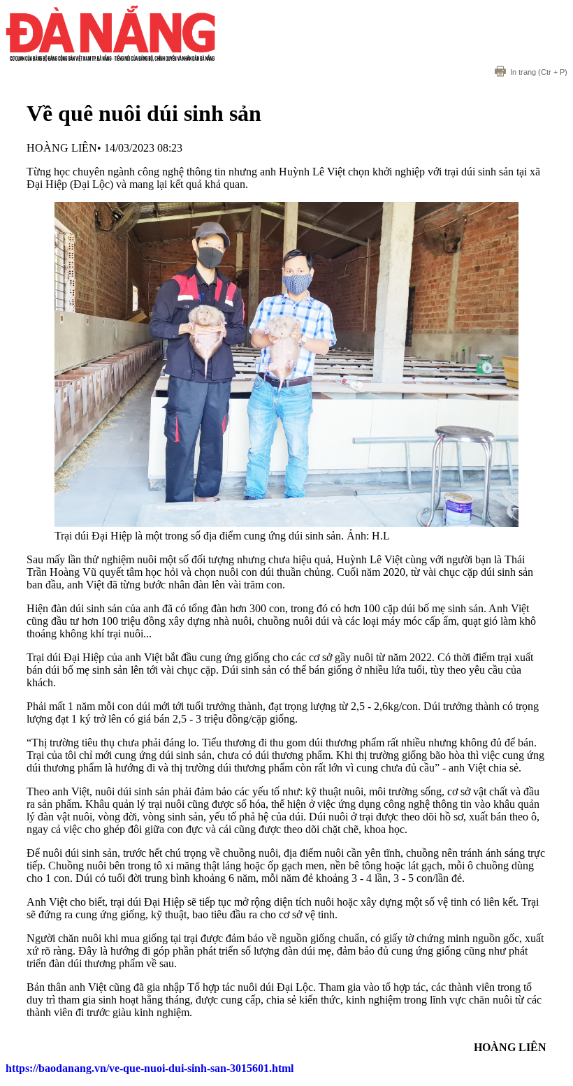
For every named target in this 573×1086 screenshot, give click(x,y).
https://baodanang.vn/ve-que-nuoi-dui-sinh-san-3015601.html (149, 1068)
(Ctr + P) (538, 72)
